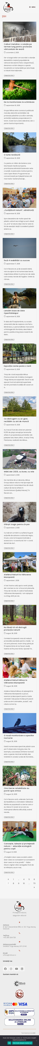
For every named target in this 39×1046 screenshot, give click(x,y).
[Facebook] (5, 968)
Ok (9, 1043)
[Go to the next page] (34, 887)
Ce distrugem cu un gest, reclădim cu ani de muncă (16, 420)
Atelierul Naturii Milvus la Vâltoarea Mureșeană (15, 681)
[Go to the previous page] (8, 879)
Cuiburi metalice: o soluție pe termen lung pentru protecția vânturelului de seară (18, 46)
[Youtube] (16, 968)
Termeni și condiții (28, 1033)
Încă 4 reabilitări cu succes (17, 260)
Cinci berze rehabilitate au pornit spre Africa (16, 789)
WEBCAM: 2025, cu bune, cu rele (19, 471)
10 (24, 883)
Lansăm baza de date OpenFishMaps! (14, 311)
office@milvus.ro (9, 955)
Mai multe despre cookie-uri (22, 1043)
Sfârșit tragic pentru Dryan (17, 524)
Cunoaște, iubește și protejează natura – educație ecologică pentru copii (19, 846)
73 (34, 883)
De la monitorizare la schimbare (19, 102)
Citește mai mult (9, 75)
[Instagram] (11, 968)
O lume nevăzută (12, 155)
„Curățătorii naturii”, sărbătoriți (19, 210)
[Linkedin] (22, 968)
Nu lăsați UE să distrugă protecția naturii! (15, 628)
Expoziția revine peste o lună (17, 366)
